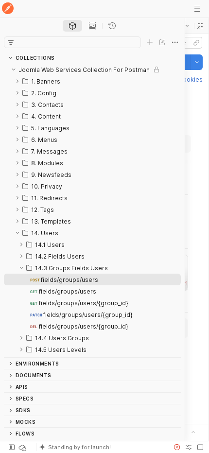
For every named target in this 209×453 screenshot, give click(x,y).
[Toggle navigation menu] (197, 9)
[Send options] (197, 62)
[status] (23, 447)
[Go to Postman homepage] (8, 9)
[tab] (72, 26)
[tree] (92, 210)
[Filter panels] (11, 42)
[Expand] (17, 81)
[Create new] (150, 42)
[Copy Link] (196, 43)
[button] (200, 25)
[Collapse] (13, 69)
